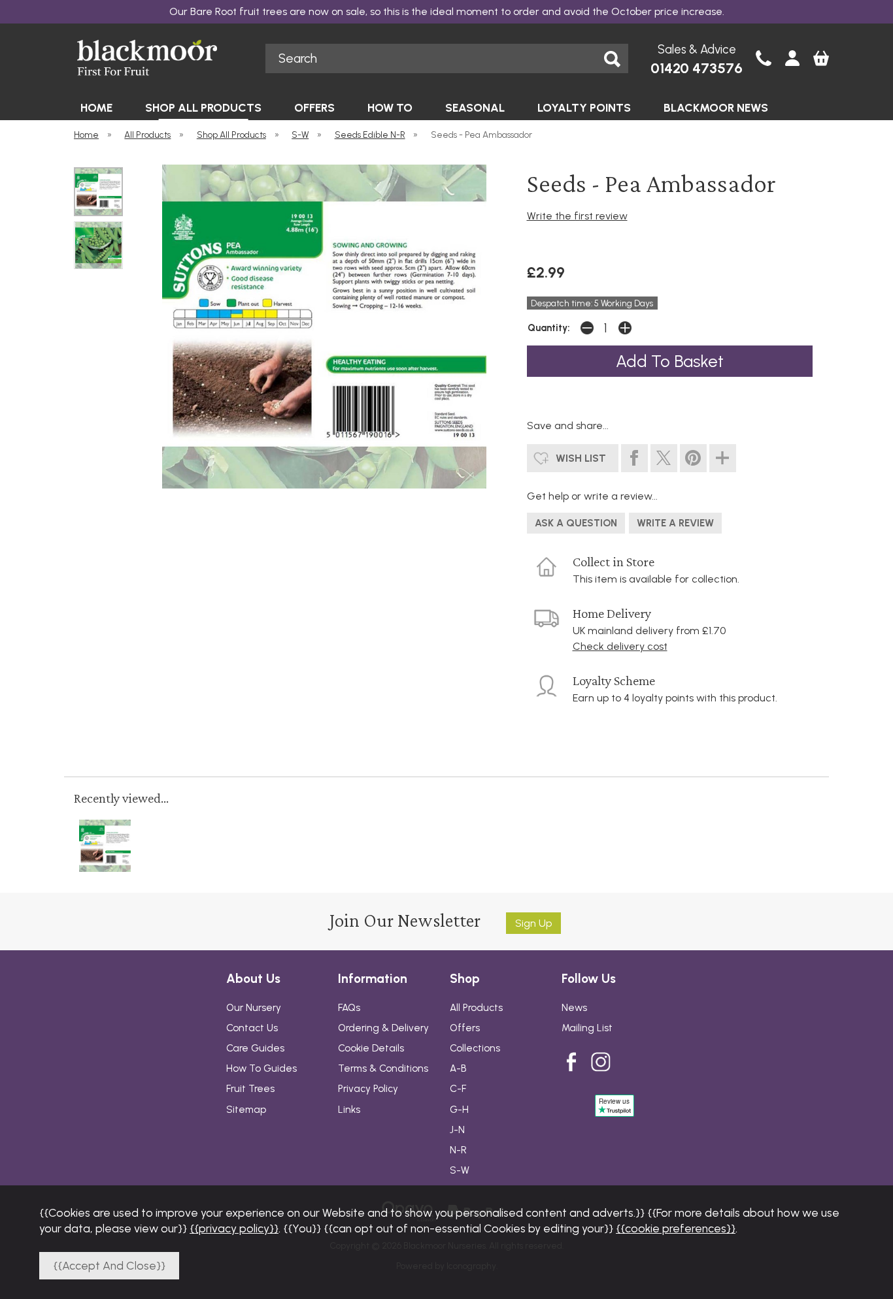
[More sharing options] (722, 458)
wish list (581, 458)
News (574, 1008)
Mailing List (587, 1028)
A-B (458, 1068)
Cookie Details (371, 1048)
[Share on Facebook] (634, 458)
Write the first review (577, 216)
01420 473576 (696, 68)
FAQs (349, 1008)
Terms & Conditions (383, 1068)
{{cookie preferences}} (675, 1228)
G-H (459, 1109)
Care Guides (255, 1048)
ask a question (576, 523)
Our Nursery (253, 1008)
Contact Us (252, 1028)
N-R (458, 1150)
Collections (475, 1048)
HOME (96, 107)
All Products (476, 1008)
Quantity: (549, 328)
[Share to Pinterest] (693, 458)
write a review (675, 523)
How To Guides (261, 1068)
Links (349, 1109)
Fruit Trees (250, 1089)
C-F (458, 1089)
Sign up (533, 923)
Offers (465, 1028)
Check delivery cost (620, 646)
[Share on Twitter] (663, 458)
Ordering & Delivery (383, 1028)
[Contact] (763, 59)
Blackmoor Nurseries (160, 58)
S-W (459, 1170)
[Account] (792, 59)
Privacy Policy (368, 1089)
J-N (457, 1130)
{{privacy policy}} (234, 1228)
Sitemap (246, 1109)
